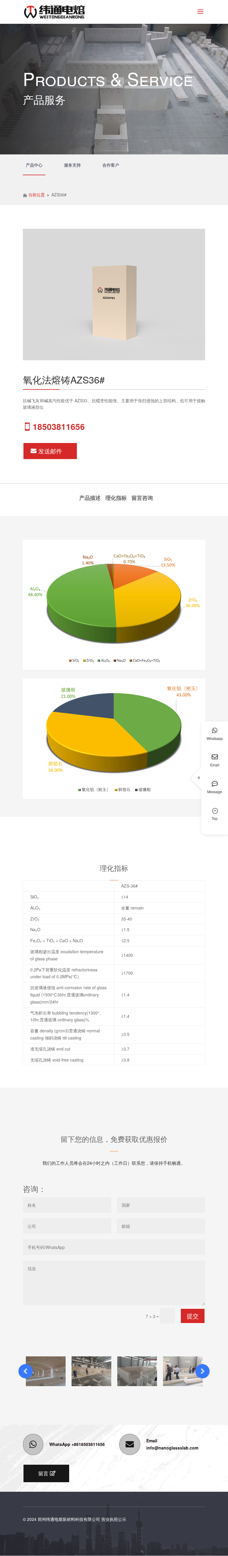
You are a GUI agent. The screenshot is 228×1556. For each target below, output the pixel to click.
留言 (43, 1473)
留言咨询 (142, 498)
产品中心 (34, 165)
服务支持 (72, 165)
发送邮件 (50, 451)
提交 (193, 1315)
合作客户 (110, 165)
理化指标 (116, 498)
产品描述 (90, 498)
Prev (25, 1371)
